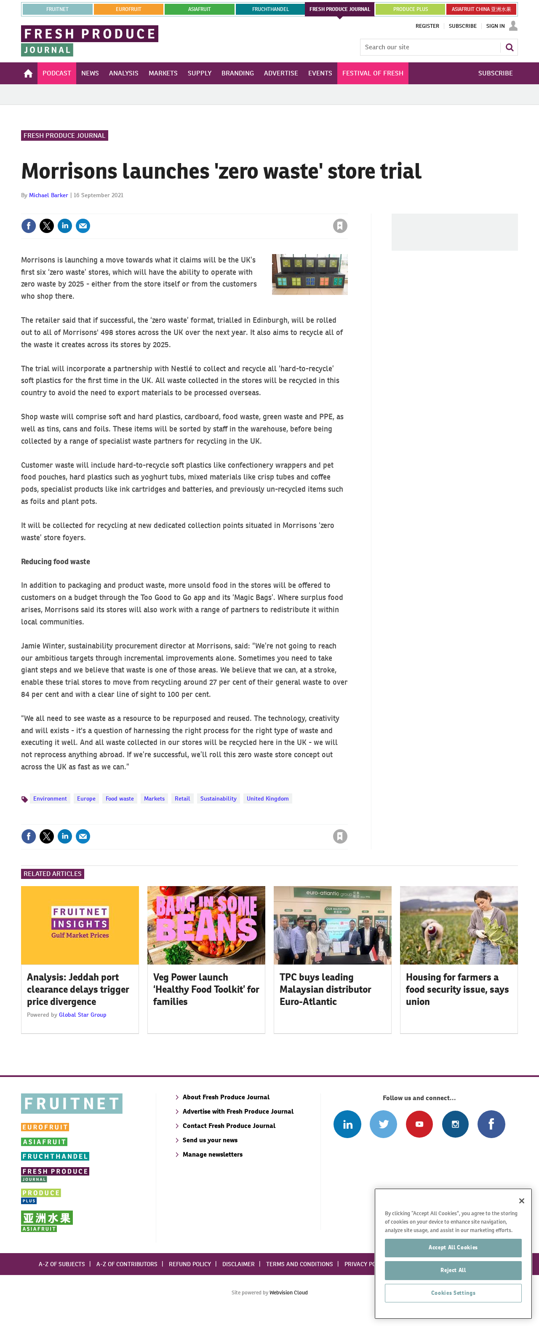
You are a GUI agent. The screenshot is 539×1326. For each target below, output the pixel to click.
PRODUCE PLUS (410, 9)
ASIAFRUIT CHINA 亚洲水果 (481, 9)
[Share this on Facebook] (28, 225)
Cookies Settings (453, 1293)
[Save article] (340, 225)
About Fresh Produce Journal (226, 1097)
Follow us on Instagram (455, 1124)
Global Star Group (83, 1014)
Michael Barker (48, 195)
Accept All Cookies (453, 1247)
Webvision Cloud (289, 1292)
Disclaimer (238, 1264)
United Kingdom (268, 798)
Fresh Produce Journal (65, 135)
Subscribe (463, 26)
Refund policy (190, 1264)
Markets (154, 798)
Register (427, 26)
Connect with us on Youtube (419, 1124)
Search (509, 47)
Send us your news (210, 1140)
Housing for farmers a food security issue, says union (457, 989)
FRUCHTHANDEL (270, 9)
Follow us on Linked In (347, 1124)
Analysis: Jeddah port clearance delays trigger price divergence (78, 989)
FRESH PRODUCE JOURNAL (340, 9)
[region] (453, 1253)
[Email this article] (83, 225)
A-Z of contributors (126, 1264)
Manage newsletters (213, 1154)
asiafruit (199, 9)
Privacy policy (365, 1264)
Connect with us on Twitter (383, 1124)
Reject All (453, 1270)
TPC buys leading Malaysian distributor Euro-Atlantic (325, 989)
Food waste (120, 798)
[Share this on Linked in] (64, 225)
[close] (347, 208)
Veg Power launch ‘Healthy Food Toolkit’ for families (206, 989)
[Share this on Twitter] (46, 225)
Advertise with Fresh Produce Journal (238, 1111)
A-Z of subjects (62, 1264)
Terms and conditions (299, 1264)
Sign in (240, 208)
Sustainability (218, 798)
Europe (86, 798)
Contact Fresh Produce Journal (229, 1125)
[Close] (521, 1201)
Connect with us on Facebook (491, 1124)
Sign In (495, 26)
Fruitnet (57, 9)
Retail (182, 798)
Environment (50, 798)
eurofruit (128, 9)
